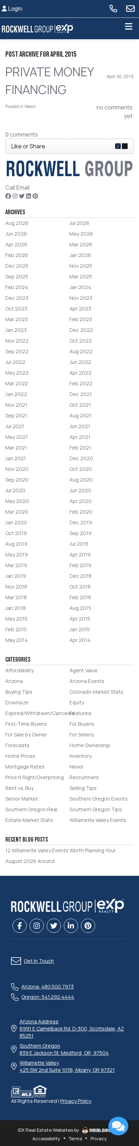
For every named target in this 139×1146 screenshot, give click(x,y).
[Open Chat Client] (118, 1126)
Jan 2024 (80, 287)
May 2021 (16, 436)
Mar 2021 (16, 447)
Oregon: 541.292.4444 (47, 996)
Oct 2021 (80, 404)
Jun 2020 (80, 490)
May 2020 (17, 501)
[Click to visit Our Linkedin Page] (28, 196)
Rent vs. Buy (19, 788)
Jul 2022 (15, 362)
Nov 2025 (81, 265)
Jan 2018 (15, 608)
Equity (77, 702)
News (30, 106)
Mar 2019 (16, 565)
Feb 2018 (80, 597)
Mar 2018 (16, 597)
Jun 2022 (80, 362)
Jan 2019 (15, 575)
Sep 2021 (16, 415)
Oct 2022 (81, 340)
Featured (80, 713)
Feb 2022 (81, 383)
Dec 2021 (81, 394)
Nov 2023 (81, 297)
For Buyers (82, 723)
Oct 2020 (81, 469)
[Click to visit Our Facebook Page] (8, 196)
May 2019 (16, 554)
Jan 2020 (16, 522)
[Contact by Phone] (113, 8)
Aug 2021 (81, 415)
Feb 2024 (16, 287)
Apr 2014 (80, 640)
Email (23, 187)
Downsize (17, 702)
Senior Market (21, 798)
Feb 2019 (80, 565)
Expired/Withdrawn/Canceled (40, 713)
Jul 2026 (79, 223)
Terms (75, 1138)
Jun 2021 (80, 426)
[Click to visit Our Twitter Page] (22, 196)
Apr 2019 (80, 554)
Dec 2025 (17, 265)
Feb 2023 (81, 319)
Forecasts (17, 745)
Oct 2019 (16, 533)
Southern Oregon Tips (96, 809)
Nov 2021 (16, 404)
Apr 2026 (16, 244)
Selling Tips (83, 788)
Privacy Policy (75, 1101)
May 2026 (81, 233)
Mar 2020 (16, 511)
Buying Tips (18, 691)
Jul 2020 (15, 490)
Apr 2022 (81, 372)
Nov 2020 (17, 469)
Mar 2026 (81, 244)
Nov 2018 (16, 586)
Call (10, 187)
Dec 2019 (81, 522)
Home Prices (20, 755)
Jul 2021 (14, 426)
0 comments (21, 134)
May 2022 (17, 372)
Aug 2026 (17, 223)
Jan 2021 (15, 458)
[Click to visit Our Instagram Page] (14, 196)
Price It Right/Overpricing (34, 777)
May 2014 (16, 640)
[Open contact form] (130, 8)
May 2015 (16, 618)
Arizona (14, 681)
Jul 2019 (79, 543)
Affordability (19, 670)
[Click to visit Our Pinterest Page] (35, 196)
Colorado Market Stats (96, 691)
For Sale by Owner (26, 734)
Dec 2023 (17, 297)
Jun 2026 (16, 233)
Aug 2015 (80, 608)
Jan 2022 (16, 394)
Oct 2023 (16, 308)
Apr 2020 (81, 501)
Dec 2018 (81, 575)
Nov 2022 (17, 340)
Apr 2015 (80, 618)
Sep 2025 (16, 276)
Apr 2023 (80, 308)
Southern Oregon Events (99, 798)
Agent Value (84, 670)
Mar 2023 (16, 319)
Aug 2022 (81, 351)
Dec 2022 (81, 330)
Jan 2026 (80, 255)
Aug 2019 (16, 543)
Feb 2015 (16, 629)
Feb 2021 (80, 447)
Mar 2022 (16, 383)
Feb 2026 (16, 255)
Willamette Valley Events (98, 820)
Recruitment (84, 777)
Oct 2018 (80, 586)
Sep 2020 (17, 479)
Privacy (99, 1138)
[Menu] (128, 28)
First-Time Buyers (26, 723)
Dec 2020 (81, 458)
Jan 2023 (16, 330)
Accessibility (46, 1138)
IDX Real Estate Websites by (49, 1130)
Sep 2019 (81, 533)
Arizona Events (87, 681)
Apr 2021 (80, 436)
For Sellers (82, 734)
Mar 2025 (81, 276)
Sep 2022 (17, 351)
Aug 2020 (81, 479)
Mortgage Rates (25, 766)
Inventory (81, 755)
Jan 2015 (80, 629)
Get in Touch (39, 960)
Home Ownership (90, 745)
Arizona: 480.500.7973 (47, 986)
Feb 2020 (81, 511)
